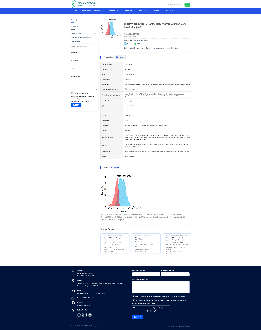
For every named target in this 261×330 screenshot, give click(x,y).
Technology (113, 11)
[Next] (191, 245)
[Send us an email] (82, 315)
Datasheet (130, 44)
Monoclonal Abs (76, 33)
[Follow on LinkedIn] (86, 315)
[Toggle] (96, 26)
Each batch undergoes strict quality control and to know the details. (151, 48)
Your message (75, 76)
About (168, 11)
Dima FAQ (121, 57)
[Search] (187, 5)
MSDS (138, 44)
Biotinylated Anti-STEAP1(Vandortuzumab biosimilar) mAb (143, 240)
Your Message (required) (140, 279)
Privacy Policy (170, 326)
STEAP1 (127, 115)
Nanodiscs (74, 26)
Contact (156, 11)
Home (126, 20)
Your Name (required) (139, 270)
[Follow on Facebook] (79, 315)
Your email (74, 61)
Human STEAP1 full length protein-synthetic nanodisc (112, 239)
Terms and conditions (183, 326)
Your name (74, 52)
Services (142, 11)
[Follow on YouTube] (90, 315)
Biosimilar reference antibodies (81, 37)
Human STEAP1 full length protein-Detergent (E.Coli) (174, 239)
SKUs (72, 68)
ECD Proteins (75, 30)
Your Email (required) (167, 270)
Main (75, 11)
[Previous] (100, 245)
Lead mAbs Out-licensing (92, 11)
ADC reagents (75, 41)
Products (129, 11)
